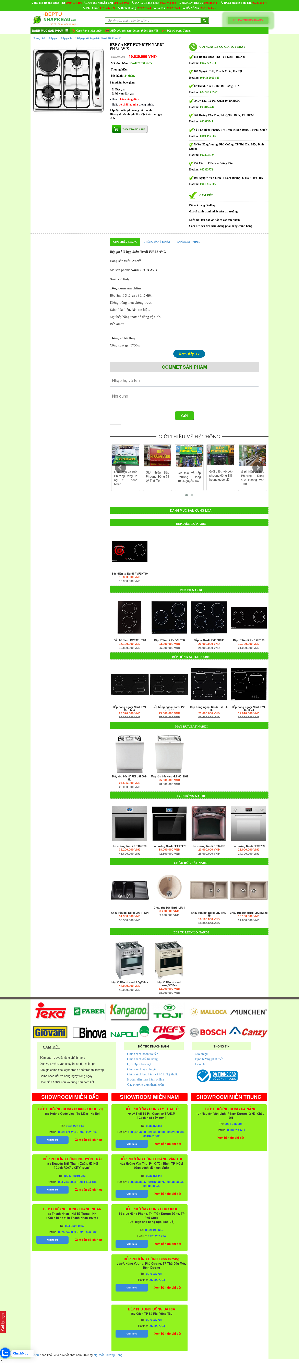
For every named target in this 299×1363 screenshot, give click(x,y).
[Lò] (130, 824)
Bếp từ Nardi (191, 590)
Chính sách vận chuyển (142, 1069)
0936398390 (156, 1132)
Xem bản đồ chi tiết (88, 1140)
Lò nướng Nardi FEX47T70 (169, 846)
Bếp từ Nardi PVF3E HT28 (129, 640)
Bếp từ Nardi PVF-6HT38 (169, 640)
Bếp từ (35, 1355)
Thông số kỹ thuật (157, 241)
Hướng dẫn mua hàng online (145, 1079)
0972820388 (175, 1132)
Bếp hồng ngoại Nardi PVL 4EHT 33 (249, 708)
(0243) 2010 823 (209, 77)
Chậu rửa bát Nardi (191, 862)
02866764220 (137, 1132)
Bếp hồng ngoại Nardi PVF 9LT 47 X (130, 708)
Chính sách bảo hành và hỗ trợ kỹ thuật (152, 1074)
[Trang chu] (56, 18)
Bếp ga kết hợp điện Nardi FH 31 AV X (99, 38)
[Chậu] (130, 890)
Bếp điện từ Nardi (191, 523)
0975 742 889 (168, 2)
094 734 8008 (122, 2)
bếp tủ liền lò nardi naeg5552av (169, 984)
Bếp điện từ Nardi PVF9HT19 (130, 573)
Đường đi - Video (189, 241)
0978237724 (144, 8)
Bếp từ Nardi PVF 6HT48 (209, 640)
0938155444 (211, 2)
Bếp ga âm (67, 38)
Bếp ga (53, 38)
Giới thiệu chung (125, 241)
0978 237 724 (107, 8)
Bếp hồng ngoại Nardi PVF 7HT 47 (169, 708)
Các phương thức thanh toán (145, 1084)
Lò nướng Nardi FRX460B (209, 846)
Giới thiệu (201, 1054)
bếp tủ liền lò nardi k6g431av (129, 982)
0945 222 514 (208, 63)
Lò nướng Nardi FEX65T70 (129, 846)
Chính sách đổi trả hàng (142, 1059)
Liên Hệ (200, 1064)
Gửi (184, 415)
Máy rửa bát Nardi (191, 726)
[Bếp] (130, 551)
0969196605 (207, 8)
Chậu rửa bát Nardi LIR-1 (169, 907)
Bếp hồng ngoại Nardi (191, 657)
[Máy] (130, 754)
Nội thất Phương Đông (108, 1355)
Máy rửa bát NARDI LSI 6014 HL (129, 778)
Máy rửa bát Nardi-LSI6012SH (169, 776)
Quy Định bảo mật (139, 1064)
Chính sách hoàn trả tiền (142, 1054)
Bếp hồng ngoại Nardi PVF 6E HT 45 (209, 708)
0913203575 (156, 1182)
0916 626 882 (88, 1232)
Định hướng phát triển (209, 1059)
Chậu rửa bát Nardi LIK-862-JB (249, 912)
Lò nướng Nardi (191, 796)
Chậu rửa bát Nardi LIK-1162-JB (209, 914)
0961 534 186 (88, 1182)
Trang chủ (39, 38)
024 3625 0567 (208, 92)
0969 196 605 (208, 136)
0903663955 (175, 1182)
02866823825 (137, 1182)
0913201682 (151, 1136)
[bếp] (130, 960)
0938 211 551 (236, 1130)
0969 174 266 (74, 2)
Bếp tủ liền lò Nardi (191, 932)
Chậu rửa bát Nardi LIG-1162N (129, 912)
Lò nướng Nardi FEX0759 (249, 846)
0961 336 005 (208, 184)
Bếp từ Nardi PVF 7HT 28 (248, 640)
